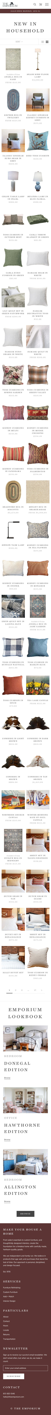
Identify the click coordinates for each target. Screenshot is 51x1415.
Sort (18, 42)
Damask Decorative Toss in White (38, 313)
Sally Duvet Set (13, 973)
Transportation (9, 1339)
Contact (6, 1321)
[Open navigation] (47, 4)
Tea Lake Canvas (37, 700)
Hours (5, 1325)
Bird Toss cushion (37, 156)
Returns (6, 1334)
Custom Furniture (10, 1292)
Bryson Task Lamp (13, 545)
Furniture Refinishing (11, 1287)
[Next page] (42, 990)
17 (35, 990)
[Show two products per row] (47, 42)
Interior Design (9, 1301)
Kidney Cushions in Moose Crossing (37, 430)
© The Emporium (25, 1408)
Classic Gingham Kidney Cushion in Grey (37, 117)
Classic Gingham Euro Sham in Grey (13, 158)
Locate (6, 1330)
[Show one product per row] (42, 42)
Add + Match (8, 1296)
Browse (7, 1078)
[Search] (34, 4)
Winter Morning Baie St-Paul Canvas (37, 817)
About (5, 1317)
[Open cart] (40, 4)
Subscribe (14, 1376)
